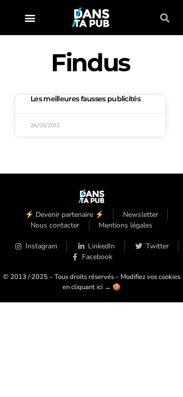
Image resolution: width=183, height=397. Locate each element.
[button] (30, 17)
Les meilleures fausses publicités (85, 98)
